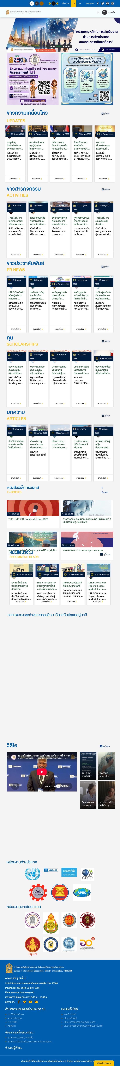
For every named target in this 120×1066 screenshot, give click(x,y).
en (80, 3)
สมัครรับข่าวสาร (104, 1063)
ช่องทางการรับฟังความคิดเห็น (20, 1037)
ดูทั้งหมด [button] (105, 490)
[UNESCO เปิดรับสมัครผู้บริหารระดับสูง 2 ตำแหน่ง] (16, 304)
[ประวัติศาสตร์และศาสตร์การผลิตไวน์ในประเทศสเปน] (16, 453)
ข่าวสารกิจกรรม (15, 1018)
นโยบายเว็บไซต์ (70, 1018)
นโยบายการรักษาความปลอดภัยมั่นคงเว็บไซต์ (83, 1025)
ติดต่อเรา (12, 1025)
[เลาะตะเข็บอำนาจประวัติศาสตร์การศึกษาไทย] (21, 584)
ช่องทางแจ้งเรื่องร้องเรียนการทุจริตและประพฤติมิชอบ (30, 1041)
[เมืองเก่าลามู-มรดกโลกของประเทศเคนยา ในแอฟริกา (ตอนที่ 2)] (38, 453)
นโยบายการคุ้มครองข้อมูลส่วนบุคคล (79, 1022)
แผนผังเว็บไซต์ (70, 1014)
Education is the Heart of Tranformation (89, 805)
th (74, 3)
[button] (51, 46)
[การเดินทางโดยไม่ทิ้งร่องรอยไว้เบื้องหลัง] (82, 453)
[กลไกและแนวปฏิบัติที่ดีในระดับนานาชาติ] (73, 584)
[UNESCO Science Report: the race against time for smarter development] (98, 584)
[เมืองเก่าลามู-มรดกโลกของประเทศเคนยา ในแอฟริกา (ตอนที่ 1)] (60, 453)
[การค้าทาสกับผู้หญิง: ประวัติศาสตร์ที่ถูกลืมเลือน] (103, 453)
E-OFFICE (12, 1022)
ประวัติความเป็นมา (16, 1014)
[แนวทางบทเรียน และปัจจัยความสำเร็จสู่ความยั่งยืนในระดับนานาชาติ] (47, 584)
